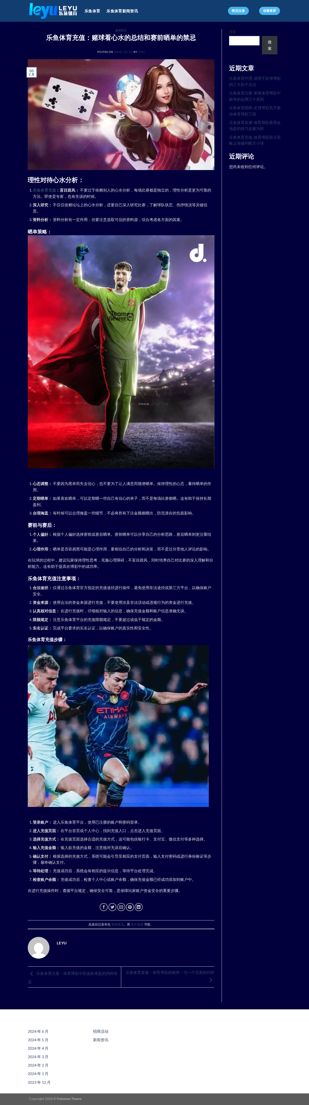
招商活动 (100, 1031)
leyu (141, 51)
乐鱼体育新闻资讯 (122, 10)
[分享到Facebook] (104, 907)
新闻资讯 (120, 30)
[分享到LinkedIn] (139, 907)
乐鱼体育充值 (44, 190)
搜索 (232, 32)
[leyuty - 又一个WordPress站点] (53, 11)
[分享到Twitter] (112, 907)
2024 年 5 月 (38, 1039)
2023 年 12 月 (39, 1082)
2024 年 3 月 (38, 1056)
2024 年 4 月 (38, 1048)
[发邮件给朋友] (121, 907)
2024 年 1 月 (38, 1073)
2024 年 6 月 (38, 1031)
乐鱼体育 (92, 10)
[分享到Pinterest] (130, 907)
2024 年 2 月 (38, 1065)
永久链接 (137, 924)
